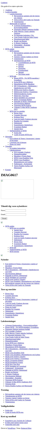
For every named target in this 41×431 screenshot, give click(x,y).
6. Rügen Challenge (21, 43)
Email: (3, 214)
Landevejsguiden (11, 12)
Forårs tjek (17, 133)
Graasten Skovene (20, 115)
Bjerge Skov (18, 113)
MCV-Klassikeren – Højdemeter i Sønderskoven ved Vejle (25, 87)
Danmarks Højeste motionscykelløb (26, 29)
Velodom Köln (19, 47)
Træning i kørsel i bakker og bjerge (26, 57)
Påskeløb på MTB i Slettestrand (25, 101)
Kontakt (8, 170)
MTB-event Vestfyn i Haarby (24, 90)
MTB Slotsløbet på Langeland (24, 98)
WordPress (11, 428)
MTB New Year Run (21, 96)
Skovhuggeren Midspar (22, 103)
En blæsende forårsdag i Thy (24, 35)
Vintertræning (19, 22)
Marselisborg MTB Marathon (24, 84)
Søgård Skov (18, 129)
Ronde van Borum (20, 41)
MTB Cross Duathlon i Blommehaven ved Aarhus (23, 161)
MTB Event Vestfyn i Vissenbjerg (25, 92)
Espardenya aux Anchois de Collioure (18, 421)
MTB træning (14, 51)
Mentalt (21, 72)
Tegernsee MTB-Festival (22, 105)
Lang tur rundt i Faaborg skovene (25, 119)
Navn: (3, 210)
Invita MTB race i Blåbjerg (23, 82)
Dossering (21, 68)
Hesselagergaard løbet (21, 39)
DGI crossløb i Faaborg (22, 152)
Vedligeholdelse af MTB (18, 131)
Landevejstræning (16, 14)
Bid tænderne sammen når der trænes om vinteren (22, 283)
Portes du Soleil (15, 144)
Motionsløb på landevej (18, 24)
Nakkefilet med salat (12, 424)
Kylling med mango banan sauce (16, 423)
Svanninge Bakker (20, 127)
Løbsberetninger (15, 150)
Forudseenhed (23, 70)
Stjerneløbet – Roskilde (22, 45)
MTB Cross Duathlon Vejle (23, 158)
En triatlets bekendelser (18, 148)
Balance (21, 64)
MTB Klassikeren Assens (23, 94)
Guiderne (8, 10)
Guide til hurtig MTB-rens (23, 135)
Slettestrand (18, 123)
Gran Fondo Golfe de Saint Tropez (26, 37)
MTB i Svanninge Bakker (23, 100)
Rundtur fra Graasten (21, 121)
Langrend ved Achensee (18, 142)
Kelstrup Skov (19, 117)
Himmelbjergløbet (20, 154)
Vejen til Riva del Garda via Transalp (26, 20)
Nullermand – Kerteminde (23, 164)
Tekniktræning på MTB (22, 61)
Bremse (21, 66)
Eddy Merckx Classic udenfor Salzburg (18, 333)
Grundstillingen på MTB (26, 63)
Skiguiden (8, 137)
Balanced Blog (26, 428)
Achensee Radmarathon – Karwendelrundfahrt (23, 26)
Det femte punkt (24, 74)
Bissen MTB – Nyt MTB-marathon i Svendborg (22, 327)
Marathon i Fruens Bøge (22, 156)
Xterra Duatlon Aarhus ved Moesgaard (18, 386)
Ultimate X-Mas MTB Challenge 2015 (18, 382)
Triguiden (8, 146)
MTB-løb (13, 76)
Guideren (4, 3)
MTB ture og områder (17, 111)
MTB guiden (9, 49)
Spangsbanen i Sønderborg (23, 125)
